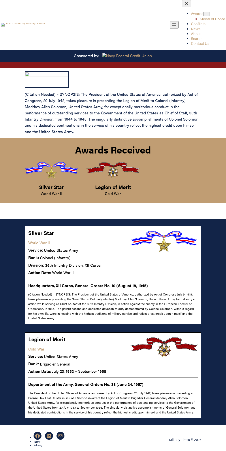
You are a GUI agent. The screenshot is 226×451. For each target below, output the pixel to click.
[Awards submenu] (206, 14)
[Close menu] (186, 3)
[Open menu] (174, 24)
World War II (51, 193)
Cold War (113, 193)
